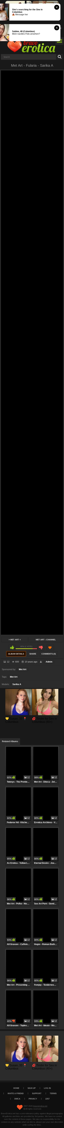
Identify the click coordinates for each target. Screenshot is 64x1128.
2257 (47, 1099)
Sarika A (16, 684)
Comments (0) (48, 654)
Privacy (33, 1099)
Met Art (15, 640)
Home (16, 1088)
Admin (49, 662)
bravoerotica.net (40, 1106)
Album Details (16, 654)
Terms (53, 1093)
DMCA (17, 1099)
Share (32, 654)
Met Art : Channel (46, 640)
